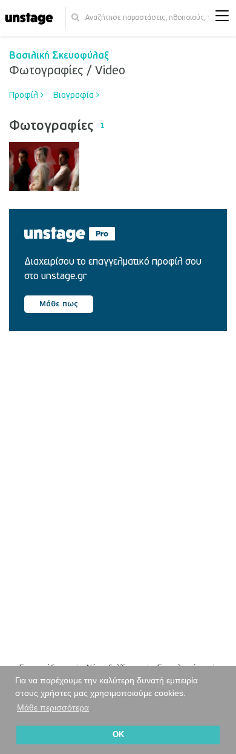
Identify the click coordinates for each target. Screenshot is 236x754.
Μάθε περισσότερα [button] (53, 707)
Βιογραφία (74, 95)
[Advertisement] (118, 486)
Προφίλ (25, 95)
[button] (222, 18)
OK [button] (118, 734)
